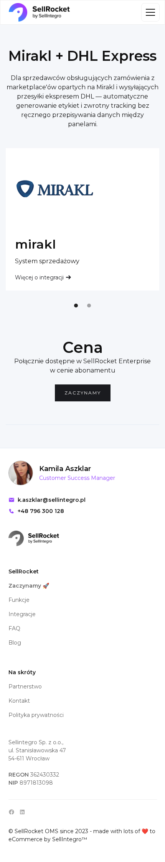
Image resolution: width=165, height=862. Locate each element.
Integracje (22, 614)
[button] (149, 12)
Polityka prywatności (36, 715)
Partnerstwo (25, 686)
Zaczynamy (82, 393)
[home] (39, 12)
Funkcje (19, 599)
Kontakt (19, 700)
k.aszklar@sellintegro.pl (52, 499)
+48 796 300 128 (41, 511)
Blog (14, 642)
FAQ (14, 628)
